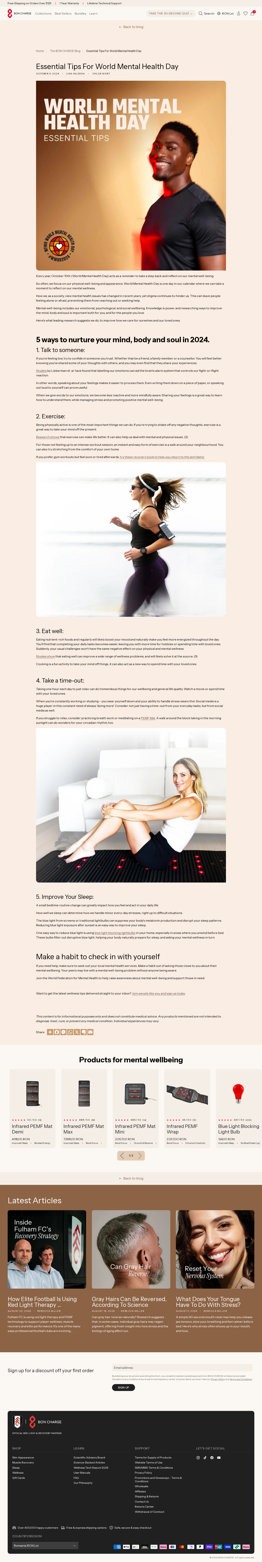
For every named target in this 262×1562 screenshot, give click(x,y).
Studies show (45, 656)
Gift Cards (18, 1478)
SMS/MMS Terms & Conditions (154, 1467)
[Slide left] (122, 1156)
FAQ (76, 1478)
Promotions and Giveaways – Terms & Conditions (158, 1479)
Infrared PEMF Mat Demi (32, 1129)
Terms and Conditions (241, 1379)
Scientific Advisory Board (89, 1457)
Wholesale (141, 1486)
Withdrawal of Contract (149, 1511)
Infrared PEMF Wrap (182, 1129)
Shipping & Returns (147, 1496)
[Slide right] (140, 1156)
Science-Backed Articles (89, 1462)
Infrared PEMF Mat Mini (135, 1129)
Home (40, 51)
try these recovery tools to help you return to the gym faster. (162, 457)
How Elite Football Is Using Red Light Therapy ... (42, 1302)
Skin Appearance (23, 1457)
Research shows (47, 437)
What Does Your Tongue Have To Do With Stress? (208, 1302)
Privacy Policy (218, 1379)
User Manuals (82, 1472)
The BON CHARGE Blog (65, 51)
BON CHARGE (226, 1557)
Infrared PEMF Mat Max (83, 1129)
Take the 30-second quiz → (171, 13)
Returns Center (144, 1506)
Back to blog (133, 27)
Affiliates (140, 1491)
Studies (41, 371)
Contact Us (142, 1501)
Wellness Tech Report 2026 (91, 1467)
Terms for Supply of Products (153, 1457)
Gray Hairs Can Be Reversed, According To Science (129, 1302)
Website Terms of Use (148, 1462)
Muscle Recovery (23, 1462)
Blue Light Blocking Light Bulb (238, 1129)
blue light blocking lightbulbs (115, 933)
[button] (43, 13)
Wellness (17, 1472)
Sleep (16, 1467)
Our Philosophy (83, 1483)
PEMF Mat (148, 718)
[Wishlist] (245, 13)
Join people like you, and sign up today (158, 993)
